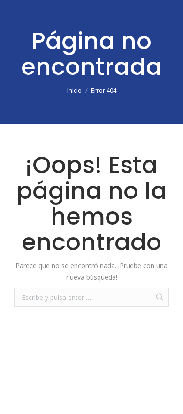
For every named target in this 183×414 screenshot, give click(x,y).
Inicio (74, 90)
